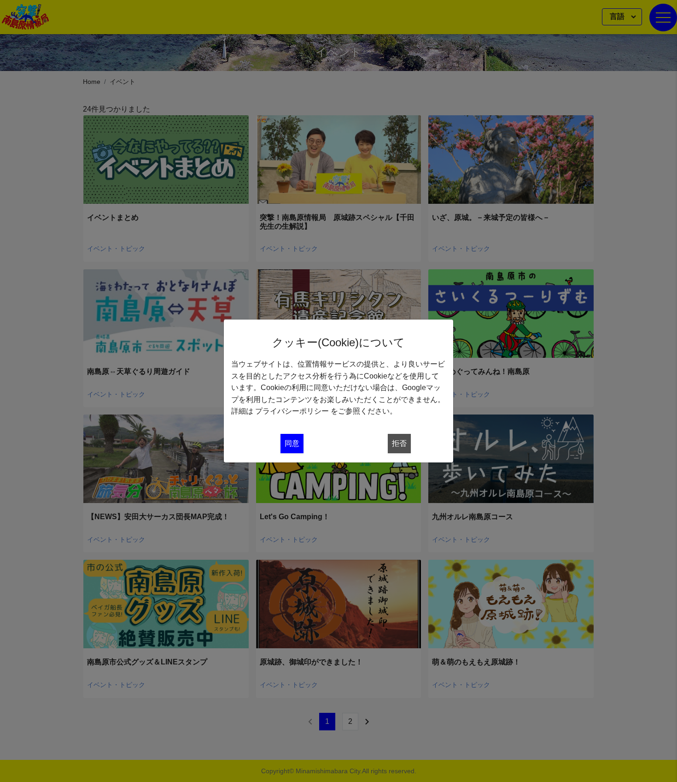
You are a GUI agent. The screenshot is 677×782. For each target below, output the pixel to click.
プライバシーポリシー (292, 411)
